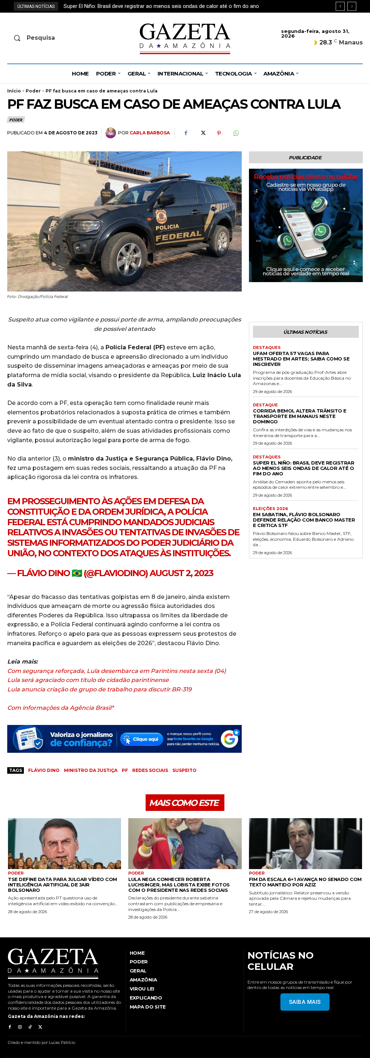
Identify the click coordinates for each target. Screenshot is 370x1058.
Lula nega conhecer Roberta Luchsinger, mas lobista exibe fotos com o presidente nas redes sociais (179, 884)
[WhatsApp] (235, 133)
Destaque (265, 405)
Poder (33, 91)
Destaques (267, 347)
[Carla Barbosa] (111, 133)
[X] (202, 133)
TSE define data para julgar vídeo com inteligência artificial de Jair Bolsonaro (62, 884)
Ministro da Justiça (90, 770)
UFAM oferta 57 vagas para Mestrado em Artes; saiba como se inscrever (301, 358)
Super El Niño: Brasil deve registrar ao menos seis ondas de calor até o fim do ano (303, 468)
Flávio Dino (44, 770)
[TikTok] (30, 1027)
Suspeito (184, 770)
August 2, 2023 (181, 573)
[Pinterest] (219, 133)
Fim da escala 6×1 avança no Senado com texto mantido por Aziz (305, 882)
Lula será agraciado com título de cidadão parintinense (88, 680)
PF (125, 770)
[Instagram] (20, 1027)
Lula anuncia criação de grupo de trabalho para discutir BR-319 (99, 689)
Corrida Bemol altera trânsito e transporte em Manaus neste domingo (300, 416)
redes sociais (150, 770)
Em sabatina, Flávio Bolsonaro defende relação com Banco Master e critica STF (158, 6)
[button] (48, 38)
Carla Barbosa (150, 132)
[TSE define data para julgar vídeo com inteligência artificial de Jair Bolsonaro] (64, 843)
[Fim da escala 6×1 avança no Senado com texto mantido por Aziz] (305, 843)
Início (14, 91)
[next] (351, 6)
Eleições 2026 (270, 508)
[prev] (340, 6)
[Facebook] (185, 133)
